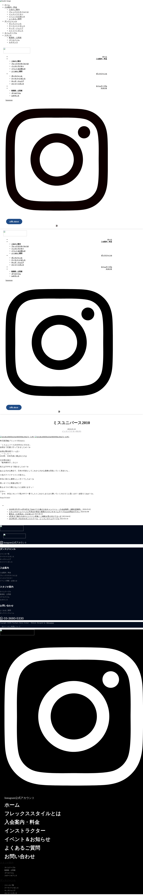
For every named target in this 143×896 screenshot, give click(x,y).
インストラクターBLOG (71, 431)
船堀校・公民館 (15, 38)
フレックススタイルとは (19, 12)
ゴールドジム (14, 40)
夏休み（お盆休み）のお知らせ (21, 514)
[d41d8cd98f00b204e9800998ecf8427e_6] (52, 437)
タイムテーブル (10, 33)
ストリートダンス (16, 31)
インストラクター (16, 14)
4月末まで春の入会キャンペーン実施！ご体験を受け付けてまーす (35, 516)
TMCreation (50, 623)
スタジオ (8, 35)
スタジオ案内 (6, 862)
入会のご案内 (14, 9)
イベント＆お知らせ (17, 17)
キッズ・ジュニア (16, 28)
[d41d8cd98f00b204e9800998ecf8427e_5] (17, 437)
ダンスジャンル (10, 21)
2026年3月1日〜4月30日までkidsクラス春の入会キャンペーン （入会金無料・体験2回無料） (45, 509)
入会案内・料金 (10, 7)
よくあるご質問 (15, 19)
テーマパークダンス (17, 26)
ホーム (7, 5)
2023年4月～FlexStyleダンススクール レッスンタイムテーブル (34, 519)
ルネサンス (13, 42)
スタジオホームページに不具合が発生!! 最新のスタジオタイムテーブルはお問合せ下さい (44, 512)
